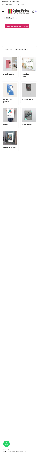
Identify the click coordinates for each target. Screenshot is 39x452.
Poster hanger (27, 124)
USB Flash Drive (11, 18)
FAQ (3, 4)
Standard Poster (9, 147)
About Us (9, 4)
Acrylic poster (8, 74)
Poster (5, 124)
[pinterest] (23, 5)
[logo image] (18, 11)
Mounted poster (28, 99)
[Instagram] (20, 5)
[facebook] (18, 5)
